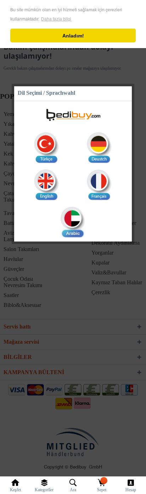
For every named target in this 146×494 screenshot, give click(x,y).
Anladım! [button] (73, 36)
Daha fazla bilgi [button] (56, 19)
